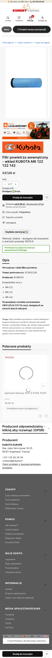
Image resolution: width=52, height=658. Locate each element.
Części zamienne (24, 43)
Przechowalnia (11, 568)
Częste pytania (12, 529)
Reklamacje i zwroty (14, 508)
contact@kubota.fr (12, 460)
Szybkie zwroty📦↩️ (16, 231)
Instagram (9, 619)
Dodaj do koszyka (22, 197)
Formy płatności (12, 500)
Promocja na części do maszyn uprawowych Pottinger (20, 248)
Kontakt (8, 589)
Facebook (9, 614)
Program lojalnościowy (15, 593)
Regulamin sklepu (13, 538)
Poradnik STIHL (12, 542)
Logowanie (10, 559)
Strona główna (8, 43)
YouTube (9, 627)
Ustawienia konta (13, 572)
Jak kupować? (11, 525)
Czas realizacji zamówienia (17, 495)
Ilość (4, 179)
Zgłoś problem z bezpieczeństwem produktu (21, 466)
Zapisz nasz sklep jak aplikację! (19, 598)
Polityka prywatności (14, 534)
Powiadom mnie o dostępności (22, 408)
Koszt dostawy (11, 504)
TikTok (8, 623)
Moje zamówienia (13, 563)
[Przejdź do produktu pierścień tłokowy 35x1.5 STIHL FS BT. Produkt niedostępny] (26, 372)
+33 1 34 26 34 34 (12, 457)
